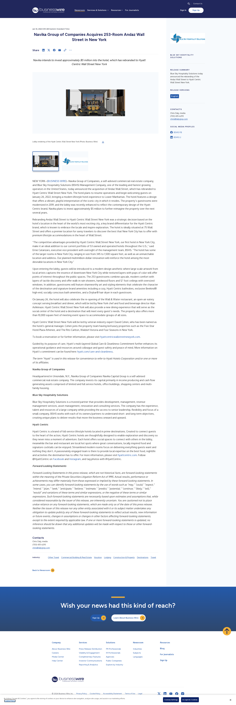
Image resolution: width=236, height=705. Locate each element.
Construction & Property (124, 557)
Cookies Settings (171, 700)
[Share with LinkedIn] (43, 50)
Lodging (107, 557)
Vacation (98, 557)
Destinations (142, 557)
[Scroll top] (227, 631)
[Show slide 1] (45, 161)
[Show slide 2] (75, 161)
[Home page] (48, 10)
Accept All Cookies (189, 700)
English (174, 96)
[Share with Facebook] (54, 50)
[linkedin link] (164, 693)
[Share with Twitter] (49, 50)
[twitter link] (159, 693)
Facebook (58, 459)
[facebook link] (176, 693)
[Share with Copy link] (65, 50)
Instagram (75, 459)
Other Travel (53, 557)
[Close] (230, 700)
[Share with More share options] (70, 50)
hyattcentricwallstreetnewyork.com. (120, 336)
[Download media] (103, 142)
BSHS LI (177, 137)
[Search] (189, 4)
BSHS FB (178, 132)
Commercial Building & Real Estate (76, 557)
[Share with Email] (60, 50)
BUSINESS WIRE (57, 181)
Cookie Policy (10, 701)
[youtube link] (170, 694)
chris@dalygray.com (41, 548)
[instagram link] (182, 693)
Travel (153, 557)
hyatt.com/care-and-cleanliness (95, 351)
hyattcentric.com (127, 455)
